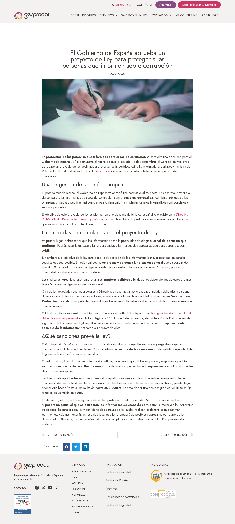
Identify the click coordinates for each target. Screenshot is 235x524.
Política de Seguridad (118, 505)
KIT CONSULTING (187, 15)
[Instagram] (56, 487)
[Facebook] (37, 487)
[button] (66, 447)
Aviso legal (112, 489)
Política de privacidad (118, 472)
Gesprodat (103, 171)
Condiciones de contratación (122, 497)
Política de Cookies (117, 480)
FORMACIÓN (78, 489)
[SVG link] (163, 494)
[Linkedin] (50, 487)
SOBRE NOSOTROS (83, 15)
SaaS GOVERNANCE (134, 15)
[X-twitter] (43, 487)
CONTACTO (144, 5)
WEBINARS (77, 483)
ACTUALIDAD (210, 15)
